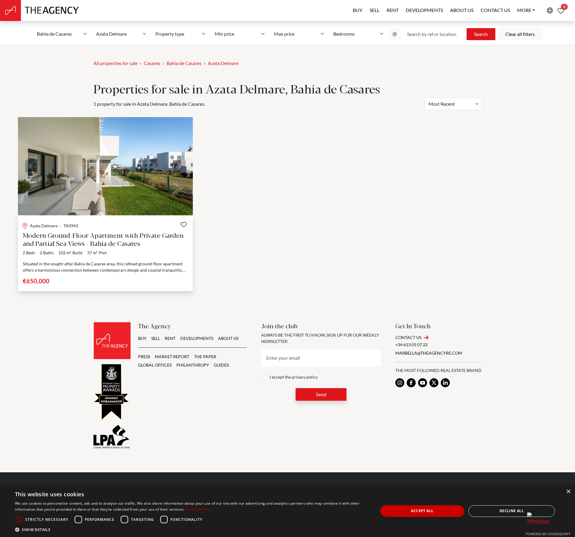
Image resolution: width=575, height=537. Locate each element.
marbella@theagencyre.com (428, 353)
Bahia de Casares (184, 63)
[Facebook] (411, 382)
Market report (172, 356)
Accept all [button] (422, 510)
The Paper (205, 356)
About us (461, 10)
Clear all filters (520, 34)
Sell (374, 10)
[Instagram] (399, 382)
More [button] (524, 10)
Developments (424, 10)
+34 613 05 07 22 (411, 344)
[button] (191, 530)
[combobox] (453, 104)
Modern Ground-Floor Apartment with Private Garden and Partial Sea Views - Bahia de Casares (103, 238)
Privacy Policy (197, 509)
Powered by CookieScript (548, 534)
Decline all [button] (512, 510)
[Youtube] (422, 382)
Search (481, 34)
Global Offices (155, 364)
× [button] (568, 491)
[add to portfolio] (183, 224)
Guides (221, 364)
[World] (550, 10)
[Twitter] (433, 382)
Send (321, 394)
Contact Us (408, 337)
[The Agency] (112, 340)
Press (144, 356)
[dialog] (287, 511)
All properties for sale (115, 63)
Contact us (495, 10)
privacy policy (305, 376)
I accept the (294, 376)
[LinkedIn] (445, 382)
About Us (228, 338)
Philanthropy (192, 364)
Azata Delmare (223, 63)
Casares (152, 63)
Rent (393, 10)
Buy (357, 10)
